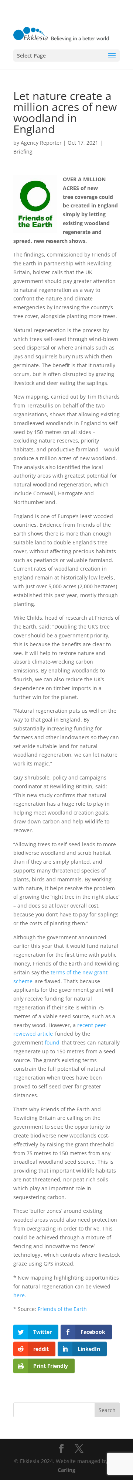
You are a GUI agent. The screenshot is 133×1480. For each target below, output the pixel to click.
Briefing (23, 151)
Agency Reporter (41, 142)
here (19, 1295)
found (52, 1042)
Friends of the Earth (62, 1308)
